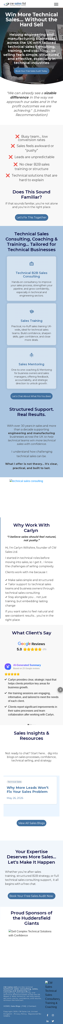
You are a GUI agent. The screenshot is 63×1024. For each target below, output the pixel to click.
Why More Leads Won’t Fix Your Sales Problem (28, 790)
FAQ (24, 1006)
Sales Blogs (15, 1006)
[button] (2, 689)
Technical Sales (14, 782)
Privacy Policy (20, 1014)
